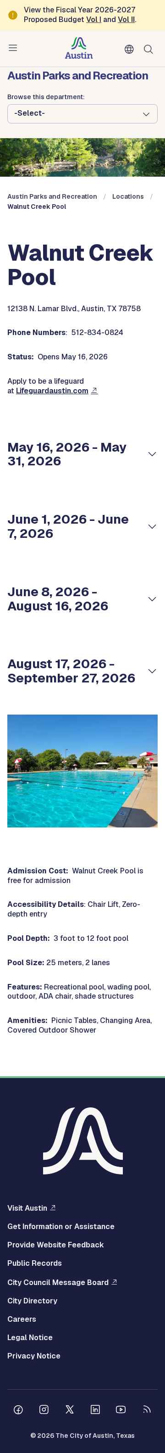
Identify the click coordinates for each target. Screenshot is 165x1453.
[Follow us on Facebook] (18, 1410)
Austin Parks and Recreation (52, 196)
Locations (128, 196)
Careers (21, 1319)
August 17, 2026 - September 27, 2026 (71, 670)
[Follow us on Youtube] (121, 1410)
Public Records (34, 1263)
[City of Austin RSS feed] (146, 1410)
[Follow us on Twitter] (69, 1410)
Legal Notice (30, 1337)
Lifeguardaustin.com (52, 391)
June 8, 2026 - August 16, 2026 (57, 598)
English (131, 49)
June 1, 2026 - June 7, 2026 (68, 526)
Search (150, 48)
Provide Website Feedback (55, 1245)
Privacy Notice (33, 1356)
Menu (14, 48)
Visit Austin (27, 1208)
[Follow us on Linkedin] (95, 1410)
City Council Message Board (58, 1282)
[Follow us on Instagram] (44, 1410)
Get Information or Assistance (61, 1226)
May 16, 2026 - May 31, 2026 (66, 454)
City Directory (32, 1301)
